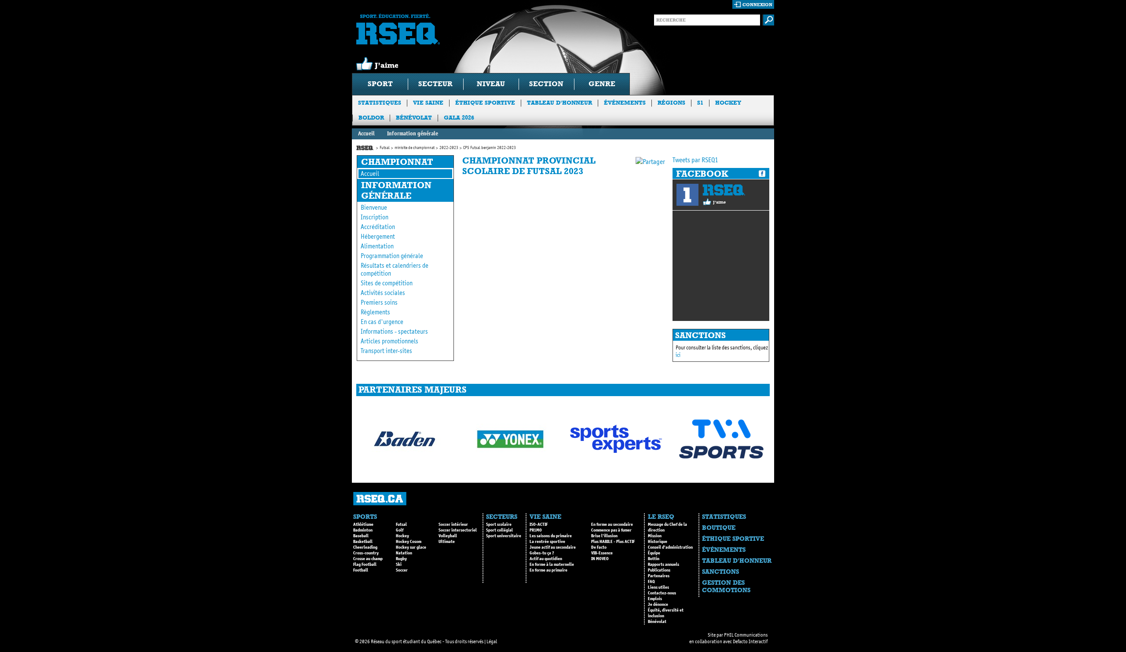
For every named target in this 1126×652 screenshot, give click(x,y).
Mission (655, 536)
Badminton (363, 530)
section (546, 84)
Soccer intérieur (453, 524)
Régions (671, 102)
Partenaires (658, 576)
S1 (700, 102)
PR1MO (536, 530)
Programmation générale (392, 256)
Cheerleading (365, 547)
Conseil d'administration (670, 547)
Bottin (653, 558)
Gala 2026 (459, 117)
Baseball (361, 536)
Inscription (374, 217)
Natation (404, 553)
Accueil (366, 133)
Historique (657, 541)
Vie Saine (428, 102)
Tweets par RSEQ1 (695, 160)
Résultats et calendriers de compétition (394, 269)
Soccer (402, 570)
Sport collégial (499, 530)
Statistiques (379, 102)
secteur (435, 84)
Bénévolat (414, 117)
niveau (491, 84)
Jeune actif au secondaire (553, 547)
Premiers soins (379, 302)
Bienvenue (374, 207)
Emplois (655, 598)
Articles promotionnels (389, 341)
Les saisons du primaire (551, 536)
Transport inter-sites (386, 351)
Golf (399, 530)
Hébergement (378, 236)
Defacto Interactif (750, 641)
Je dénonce (658, 604)
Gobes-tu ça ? (542, 553)
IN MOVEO (600, 558)
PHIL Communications (746, 635)
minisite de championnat (415, 147)
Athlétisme (363, 524)
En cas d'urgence (382, 322)
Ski (399, 564)
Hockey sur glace (411, 547)
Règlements (375, 312)
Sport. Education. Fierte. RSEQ (398, 29)
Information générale (412, 133)
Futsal (385, 147)
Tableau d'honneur (559, 102)
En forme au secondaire (612, 524)
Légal (491, 641)
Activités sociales (383, 293)
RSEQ (723, 190)
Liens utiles (658, 587)
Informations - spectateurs (394, 331)
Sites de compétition (387, 283)
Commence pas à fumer (611, 530)
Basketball (363, 541)
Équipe (654, 553)
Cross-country (366, 553)
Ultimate (447, 541)
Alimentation (377, 246)
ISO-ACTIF (539, 524)
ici (678, 355)
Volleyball (448, 536)
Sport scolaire (499, 524)
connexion (757, 4)
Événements (625, 102)
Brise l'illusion (604, 536)
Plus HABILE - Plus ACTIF (613, 541)
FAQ (651, 581)
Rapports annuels (663, 564)
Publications (659, 570)
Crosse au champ (368, 558)
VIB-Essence (602, 553)
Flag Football (365, 564)
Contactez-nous (662, 593)
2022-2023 (448, 147)
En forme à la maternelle (552, 564)
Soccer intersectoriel (458, 530)
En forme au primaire (548, 570)
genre (602, 84)
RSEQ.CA (379, 499)
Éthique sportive (485, 102)
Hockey (728, 102)
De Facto (599, 547)
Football (360, 570)
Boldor (371, 117)
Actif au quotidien (546, 558)
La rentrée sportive (547, 541)
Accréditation (378, 227)
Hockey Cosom (408, 541)
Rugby (401, 558)
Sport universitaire (503, 536)
